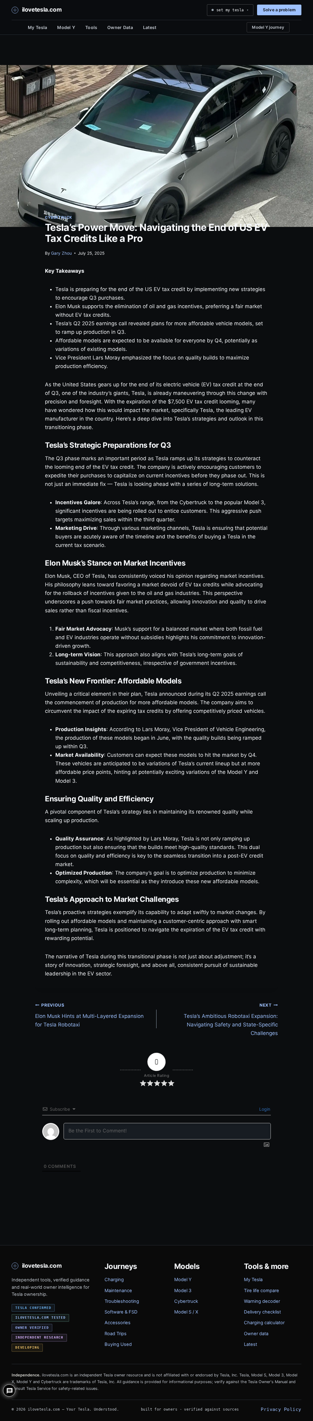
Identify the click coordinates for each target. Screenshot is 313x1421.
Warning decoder (262, 1301)
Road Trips (116, 1333)
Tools (91, 27)
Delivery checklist (262, 1312)
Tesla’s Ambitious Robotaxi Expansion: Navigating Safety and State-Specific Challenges (231, 1019)
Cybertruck (58, 217)
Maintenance (118, 1290)
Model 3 (182, 1290)
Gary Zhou (61, 253)
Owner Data (120, 27)
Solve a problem (279, 9)
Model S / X (186, 1312)
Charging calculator (264, 1322)
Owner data (256, 1333)
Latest (149, 27)
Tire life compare (261, 1290)
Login (264, 1109)
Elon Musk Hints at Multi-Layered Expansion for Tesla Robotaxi (89, 1015)
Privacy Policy (281, 1409)
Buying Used (118, 1344)
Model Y (66, 27)
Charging (114, 1279)
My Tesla (37, 27)
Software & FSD (121, 1312)
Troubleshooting (122, 1301)
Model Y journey (268, 27)
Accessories (118, 1322)
